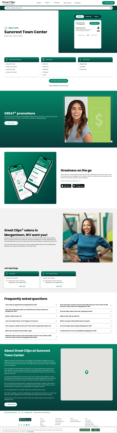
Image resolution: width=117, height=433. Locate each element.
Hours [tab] (96, 16)
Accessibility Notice (89, 423)
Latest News (43, 426)
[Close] (114, 429)
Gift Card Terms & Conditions (91, 426)
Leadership (42, 421)
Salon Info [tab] (88, 16)
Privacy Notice (88, 421)
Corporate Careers (59, 421)
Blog (41, 423)
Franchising (57, 423)
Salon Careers (58, 420)
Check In (95, 23)
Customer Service (74, 420)
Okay (95, 429)
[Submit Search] (111, 8)
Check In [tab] (79, 16)
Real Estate (57, 424)
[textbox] (30, 113)
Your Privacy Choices (89, 424)
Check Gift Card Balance (75, 421)
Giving (41, 424)
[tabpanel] (87, 34)
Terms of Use (88, 420)
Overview (42, 420)
